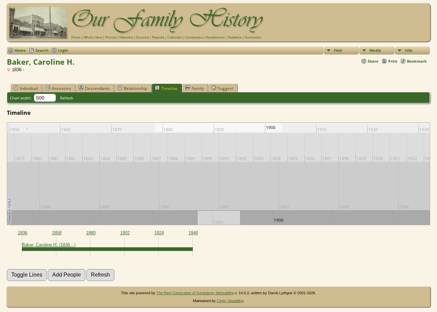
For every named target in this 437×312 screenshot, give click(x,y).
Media (375, 50)
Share (373, 61)
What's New (93, 37)
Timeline (169, 88)
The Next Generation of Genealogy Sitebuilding (195, 293)
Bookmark (417, 61)
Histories (126, 37)
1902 (125, 232)
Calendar (174, 37)
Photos (110, 37)
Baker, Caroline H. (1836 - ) (48, 244)
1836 (22, 232)
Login (63, 50)
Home (76, 37)
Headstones (215, 37)
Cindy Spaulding (230, 301)
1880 (91, 232)
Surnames (253, 37)
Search (42, 50)
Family (198, 88)
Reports (158, 37)
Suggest (225, 88)
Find (338, 50)
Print (392, 61)
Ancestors (61, 88)
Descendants (97, 88)
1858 (56, 232)
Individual (29, 88)
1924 (159, 232)
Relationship (135, 88)
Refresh (66, 97)
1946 (193, 232)
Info (408, 50)
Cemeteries (193, 37)
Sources (142, 37)
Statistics (235, 37)
